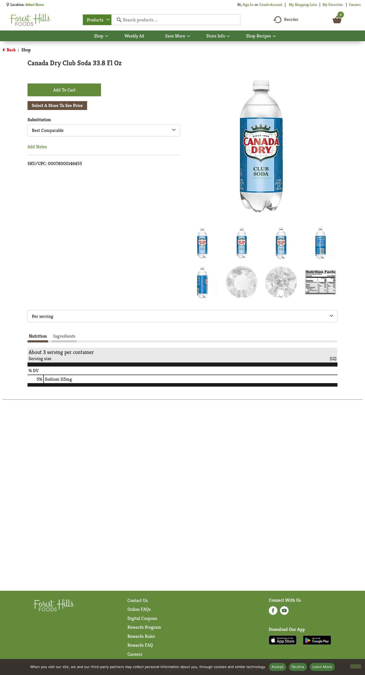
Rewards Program (144, 627)
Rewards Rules (141, 636)
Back (11, 50)
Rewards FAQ (140, 645)
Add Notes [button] (37, 147)
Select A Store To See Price (57, 105)
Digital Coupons (142, 618)
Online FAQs (139, 609)
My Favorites (333, 4)
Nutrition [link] (38, 336)
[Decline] (355, 666)
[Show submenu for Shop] (106, 36)
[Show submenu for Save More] (188, 36)
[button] (202, 243)
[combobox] (97, 19)
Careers (355, 4)
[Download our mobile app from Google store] (317, 640)
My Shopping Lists (303, 4)
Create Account (270, 4)
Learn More (322, 667)
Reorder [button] (291, 19)
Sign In (248, 4)
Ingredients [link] (64, 336)
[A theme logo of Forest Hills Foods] (30, 19)
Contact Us (137, 600)
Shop (26, 50)
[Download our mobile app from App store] (283, 640)
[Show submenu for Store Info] (228, 36)
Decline (298, 667)
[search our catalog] (117, 19)
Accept (277, 667)
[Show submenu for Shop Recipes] (274, 36)
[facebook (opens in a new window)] (273, 612)
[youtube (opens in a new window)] (284, 612)
